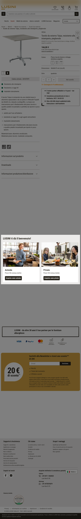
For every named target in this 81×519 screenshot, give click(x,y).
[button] (21, 262)
